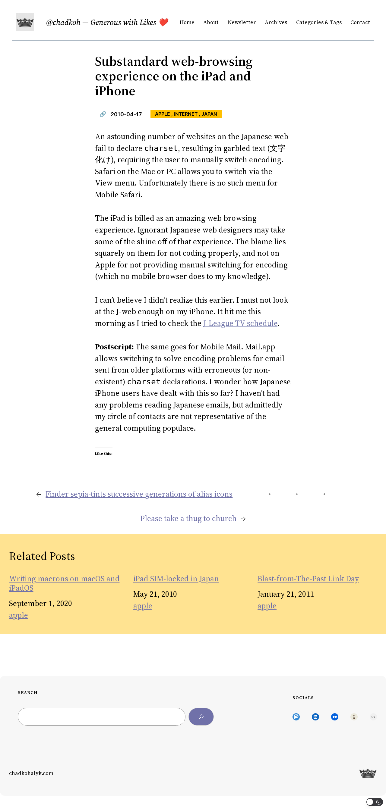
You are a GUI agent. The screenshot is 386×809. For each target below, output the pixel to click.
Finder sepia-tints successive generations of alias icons (139, 494)
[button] (374, 802)
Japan (209, 114)
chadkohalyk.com (31, 773)
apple (162, 114)
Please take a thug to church (188, 518)
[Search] (201, 717)
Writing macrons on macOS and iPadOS (64, 583)
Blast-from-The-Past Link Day (308, 578)
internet (186, 114)
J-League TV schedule (240, 323)
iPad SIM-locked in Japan (176, 578)
